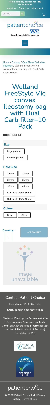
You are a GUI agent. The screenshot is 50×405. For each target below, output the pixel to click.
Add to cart (34, 232)
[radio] (14, 151)
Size (6, 144)
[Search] (22, 13)
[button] (25, 43)
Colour (8, 208)
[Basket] (44, 15)
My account (37, 8)
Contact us (24, 8)
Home (6, 62)
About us (11, 8)
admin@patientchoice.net (29, 309)
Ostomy (16, 62)
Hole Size (10, 166)
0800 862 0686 (32, 304)
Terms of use (29, 399)
